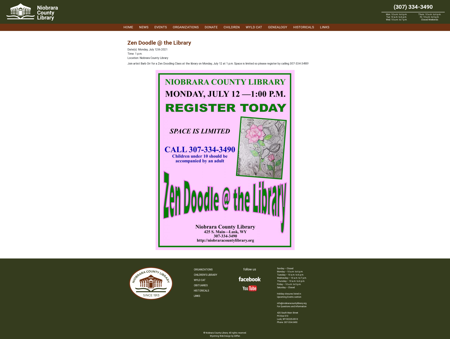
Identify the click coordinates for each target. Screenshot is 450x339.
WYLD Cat (254, 27)
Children (232, 27)
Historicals (303, 27)
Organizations (186, 27)
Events (160, 27)
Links (324, 27)
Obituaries (201, 285)
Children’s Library (205, 274)
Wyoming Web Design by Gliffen (225, 336)
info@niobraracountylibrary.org (292, 303)
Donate (211, 27)
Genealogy (277, 27)
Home (128, 27)
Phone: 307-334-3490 (287, 322)
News (143, 27)
